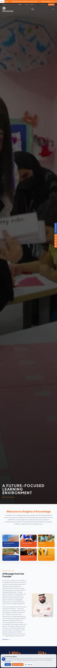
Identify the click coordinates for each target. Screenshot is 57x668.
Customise (29, 664)
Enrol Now (51, 4)
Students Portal (5, 4)
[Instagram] (55, 235)
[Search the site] (32, 9)
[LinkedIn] (55, 246)
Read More (5, 639)
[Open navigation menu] (53, 9)
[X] (55, 240)
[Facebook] (55, 238)
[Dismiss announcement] (55, 1)
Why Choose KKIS (8, 497)
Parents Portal (13, 4)
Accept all (7, 664)
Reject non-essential (18, 664)
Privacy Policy (8, 661)
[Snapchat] (55, 243)
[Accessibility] (3, 659)
